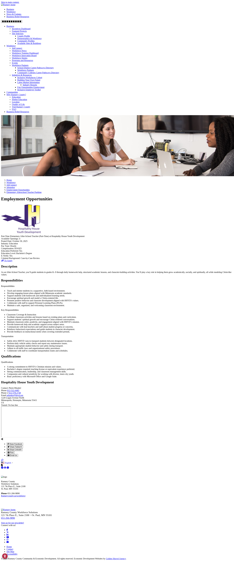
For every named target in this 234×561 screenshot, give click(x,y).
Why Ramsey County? (16, 94)
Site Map (10, 551)
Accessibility (11, 554)
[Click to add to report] (2, 467)
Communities (12, 92)
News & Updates (13, 14)
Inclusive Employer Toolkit (29, 90)
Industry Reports (30, 85)
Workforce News (19, 51)
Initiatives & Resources (22, 75)
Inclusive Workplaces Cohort (29, 77)
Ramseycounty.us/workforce (13, 496)
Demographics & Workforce (29, 38)
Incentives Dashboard (21, 29)
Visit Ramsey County (21, 107)
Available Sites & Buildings (29, 43)
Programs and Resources (22, 60)
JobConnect (17, 48)
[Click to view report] (5, 467)
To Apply (8, 260)
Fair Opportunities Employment (30, 87)
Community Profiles (26, 41)
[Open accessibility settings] (5, 556)
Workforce (11, 12)
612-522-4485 (13, 390)
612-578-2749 (15, 393)
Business (10, 9)
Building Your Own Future (28, 80)
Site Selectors (17, 33)
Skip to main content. (10, 2)
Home (9, 547)
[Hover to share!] (2, 439)
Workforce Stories (19, 58)
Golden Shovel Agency (116, 558)
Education (16, 97)
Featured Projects (19, 31)
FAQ (14, 109)
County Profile (23, 36)
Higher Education (19, 99)
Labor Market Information (28, 82)
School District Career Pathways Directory (35, 68)
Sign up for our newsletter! (12, 523)
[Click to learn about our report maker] (8, 467)
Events (15, 63)
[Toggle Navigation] (11, 21)
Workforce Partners (20, 65)
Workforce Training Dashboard (25, 53)
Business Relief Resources (17, 16)
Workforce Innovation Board (24, 55)
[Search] (2, 460)
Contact (9, 549)
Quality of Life (18, 104)
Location (16, 102)
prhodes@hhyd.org (15, 395)
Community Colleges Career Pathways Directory (38, 72)
